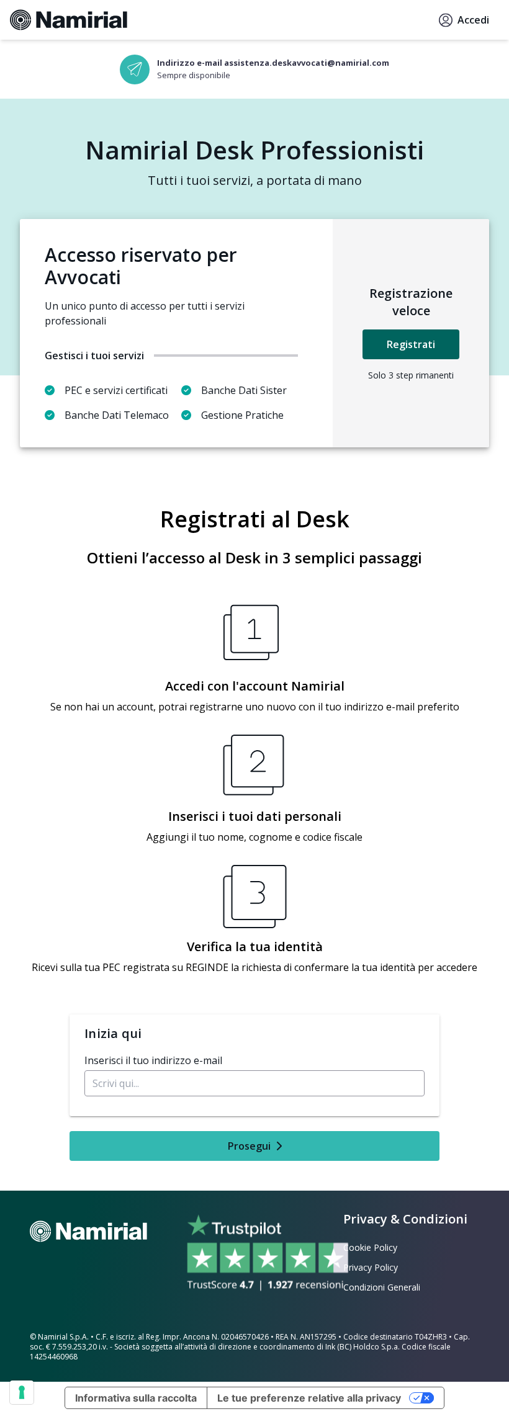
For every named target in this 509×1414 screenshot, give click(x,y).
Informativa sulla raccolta (136, 1398)
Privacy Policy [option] (370, 1267)
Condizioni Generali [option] (381, 1287)
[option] (254, 69)
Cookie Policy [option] (370, 1247)
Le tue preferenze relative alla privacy (309, 1398)
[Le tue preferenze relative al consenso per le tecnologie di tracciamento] (22, 1392)
